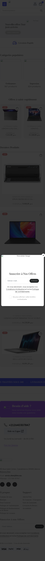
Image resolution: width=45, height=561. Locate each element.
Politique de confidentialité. (27, 290)
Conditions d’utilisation (15, 289)
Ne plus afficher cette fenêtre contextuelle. (24, 298)
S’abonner (34, 281)
